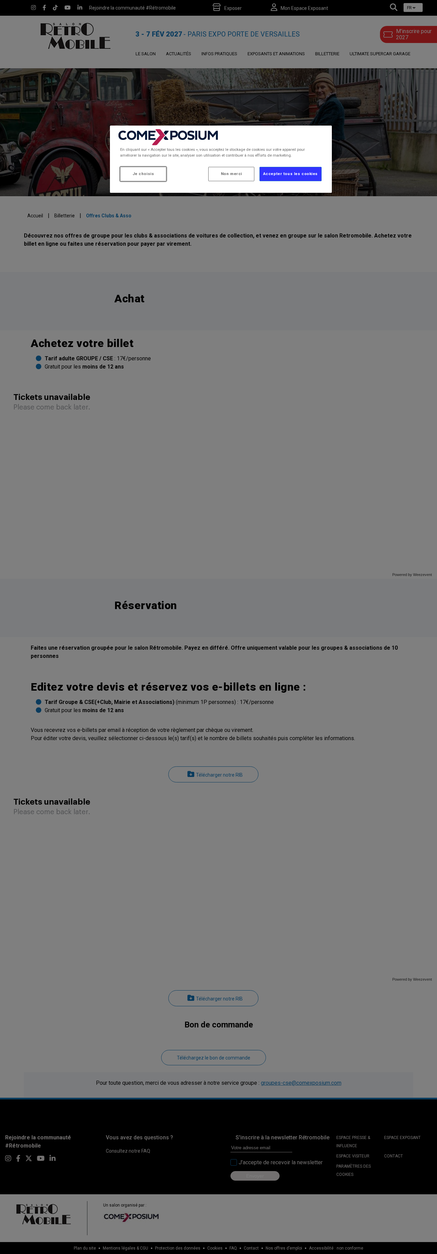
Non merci (231, 173)
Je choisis (143, 173)
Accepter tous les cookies (290, 173)
